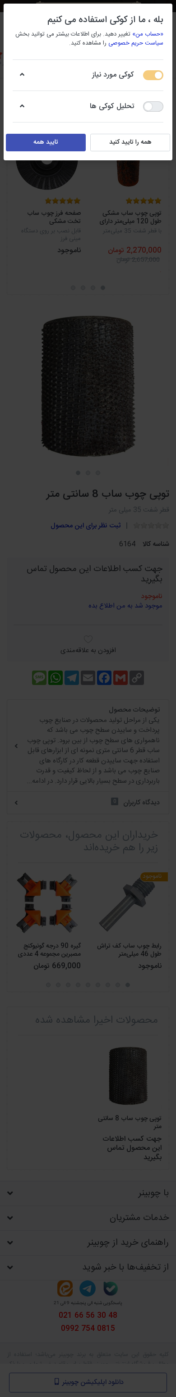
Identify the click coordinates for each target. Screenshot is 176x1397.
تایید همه (45, 142)
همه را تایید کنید (130, 142)
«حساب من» (147, 34)
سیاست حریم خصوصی (135, 43)
